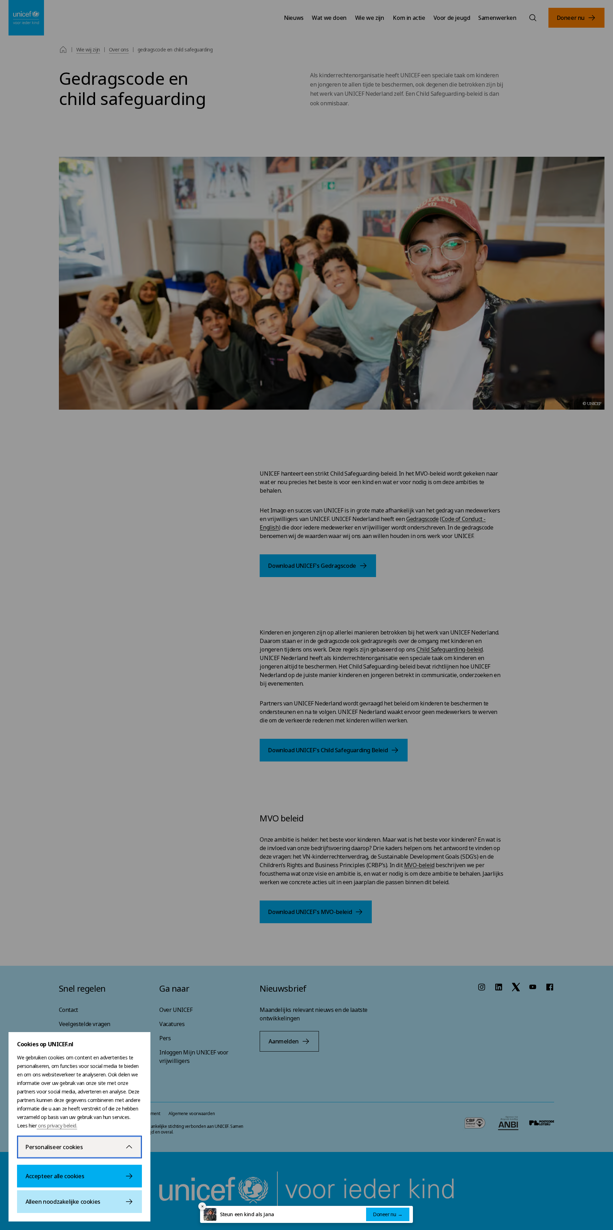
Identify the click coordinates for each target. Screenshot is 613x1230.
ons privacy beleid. (57, 1125)
